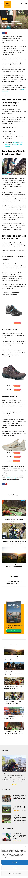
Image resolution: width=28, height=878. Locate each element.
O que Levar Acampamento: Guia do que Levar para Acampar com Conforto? (19, 818)
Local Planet (8, 26)
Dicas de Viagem (17, 840)
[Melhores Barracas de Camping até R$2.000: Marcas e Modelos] (14, 555)
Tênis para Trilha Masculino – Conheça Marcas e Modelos (13, 144)
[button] (26, 846)
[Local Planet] (7, 4)
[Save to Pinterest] (6, 33)
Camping (5, 18)
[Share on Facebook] (3, 33)
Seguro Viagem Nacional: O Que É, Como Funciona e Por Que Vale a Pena (19, 836)
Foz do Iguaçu (16, 800)
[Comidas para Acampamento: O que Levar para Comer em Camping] (14, 531)
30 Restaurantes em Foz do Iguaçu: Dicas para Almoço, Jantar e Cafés (19, 797)
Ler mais (14, 784)
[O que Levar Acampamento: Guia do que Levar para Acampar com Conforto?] (14, 508)
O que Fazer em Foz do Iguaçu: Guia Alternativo (19, 807)
